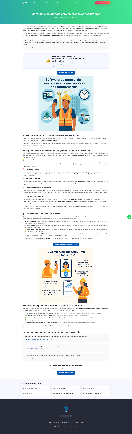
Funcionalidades (50, 2)
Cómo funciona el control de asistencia (92, 393)
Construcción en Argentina (89, 388)
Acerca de (41, 2)
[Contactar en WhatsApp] (129, 217)
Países (68, 2)
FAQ (58, 2)
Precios (62, 2)
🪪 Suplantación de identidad (31, 178)
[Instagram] (70, 416)
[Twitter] (64, 416)
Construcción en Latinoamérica (30, 388)
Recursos (83, 2)
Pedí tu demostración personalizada (66, 244)
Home (35, 2)
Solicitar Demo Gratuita (102, 2)
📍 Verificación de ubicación (31, 169)
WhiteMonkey (74, 426)
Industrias (75, 2)
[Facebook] (61, 416)
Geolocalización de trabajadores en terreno (63, 393)
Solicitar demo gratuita (66, 72)
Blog (90, 2)
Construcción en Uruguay (59, 388)
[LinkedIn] (67, 416)
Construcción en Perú (28, 393)
